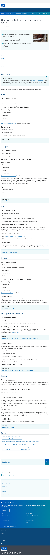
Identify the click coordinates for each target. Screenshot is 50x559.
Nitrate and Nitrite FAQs (8, 308)
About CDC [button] (4, 533)
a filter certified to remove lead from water (15, 236)
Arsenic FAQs (5, 141)
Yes (3, 475)
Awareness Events (30, 518)
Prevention (18, 13)
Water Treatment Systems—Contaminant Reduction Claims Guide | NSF (20, 441)
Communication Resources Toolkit (32, 515)
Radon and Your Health (8, 427)
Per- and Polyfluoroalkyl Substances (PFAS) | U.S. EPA (15, 449)
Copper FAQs (5, 201)
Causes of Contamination (10, 13)
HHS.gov (3, 556)
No (13, 475)
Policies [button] (3, 537)
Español (12, 28)
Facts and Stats (34, 13)
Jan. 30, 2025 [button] (6, 28)
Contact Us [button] (4, 530)
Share (46, 468)
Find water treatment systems (8, 123)
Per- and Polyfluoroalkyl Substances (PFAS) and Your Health (17, 370)
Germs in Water (5, 486)
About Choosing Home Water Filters (11, 436)
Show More (3, 69)
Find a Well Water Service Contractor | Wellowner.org (15, 447)
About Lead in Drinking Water (9, 252)
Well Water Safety (26, 13)
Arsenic (2, 58)
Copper (2, 61)
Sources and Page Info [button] (8, 468)
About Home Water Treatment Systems (12, 439)
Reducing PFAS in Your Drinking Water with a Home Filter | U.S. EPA (19, 338)
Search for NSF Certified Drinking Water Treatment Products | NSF (18, 444)
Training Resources (30, 520)
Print (43, 468)
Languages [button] (4, 540)
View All (4, 510)
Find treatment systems (7, 293)
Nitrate (2, 66)
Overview (3, 55)
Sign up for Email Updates (9, 526)
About (2, 13)
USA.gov (8, 556)
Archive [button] (3, 544)
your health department (37, 80)
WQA (17, 332)
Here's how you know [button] (5, 2)
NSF (13, 332)
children (39, 245)
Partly (8, 475)
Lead (2, 63)
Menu (46, 9)
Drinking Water (5, 10)
